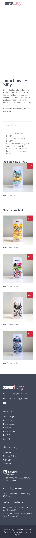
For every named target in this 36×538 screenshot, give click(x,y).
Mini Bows (27, 109)
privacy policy (18, 532)
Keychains (7, 420)
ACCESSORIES (17, 109)
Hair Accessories (10, 424)
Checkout (7, 463)
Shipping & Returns (11, 456)
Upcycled (7, 428)
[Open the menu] (30, 3)
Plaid (9, 112)
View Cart (7, 460)
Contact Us (8, 452)
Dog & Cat (7, 435)
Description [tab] (11, 125)
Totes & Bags (8, 416)
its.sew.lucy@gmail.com (19, 398)
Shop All (6, 439)
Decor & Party (9, 431)
